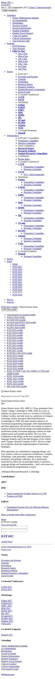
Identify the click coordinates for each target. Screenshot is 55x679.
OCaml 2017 (7, 616)
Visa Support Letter (21, 41)
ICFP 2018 (17, 289)
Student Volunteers (20, 30)
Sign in (10, 299)
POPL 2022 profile (15, 381)
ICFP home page (7, 674)
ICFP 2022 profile (15, 343)
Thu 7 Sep (22, 64)
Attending (11, 15)
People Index (24, 159)
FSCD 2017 (6, 589)
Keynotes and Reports (28, 76)
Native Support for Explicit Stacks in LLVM (26, 493)
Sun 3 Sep (22, 53)
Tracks (10, 71)
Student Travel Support (22, 33)
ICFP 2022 (17, 279)
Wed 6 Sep (23, 61)
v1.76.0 (27, 547)
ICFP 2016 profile (15, 330)
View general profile (8, 525)
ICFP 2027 (17, 266)
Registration (17, 23)
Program (10, 43)
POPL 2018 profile (15, 376)
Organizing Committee (28, 140)
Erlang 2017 (6, 600)
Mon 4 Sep (23, 56)
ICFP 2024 (17, 274)
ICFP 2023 (17, 277)
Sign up (10, 302)
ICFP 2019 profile (15, 335)
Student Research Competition (31, 89)
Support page (6, 549)
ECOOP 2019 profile (16, 320)
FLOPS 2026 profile (16, 327)
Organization (12, 135)
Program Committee (33, 169)
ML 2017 (5, 613)
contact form (6, 541)
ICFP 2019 (17, 287)
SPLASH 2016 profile (17, 386)
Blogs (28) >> (7, 2)
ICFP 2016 (17, 295)
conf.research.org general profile (21, 315)
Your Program (18, 48)
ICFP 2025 (17, 271)
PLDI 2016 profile (15, 358)
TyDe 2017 (6, 623)
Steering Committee (27, 143)
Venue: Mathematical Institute (25, 18)
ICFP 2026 (17, 269)
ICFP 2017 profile (9, 310)
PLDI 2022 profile (15, 368)
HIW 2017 (6, 608)
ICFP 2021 (17, 282)
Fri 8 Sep (22, 66)
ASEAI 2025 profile (16, 317)
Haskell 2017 (7, 635)
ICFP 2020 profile (15, 338)
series (14, 307)
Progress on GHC (15, 496)
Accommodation (19, 20)
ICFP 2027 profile (15, 350)
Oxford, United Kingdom (39, 7)
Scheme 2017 (7, 621)
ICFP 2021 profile (15, 340)
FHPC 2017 (6, 606)
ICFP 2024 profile (15, 348)
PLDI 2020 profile (15, 363)
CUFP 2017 (6, 587)
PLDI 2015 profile (15, 355)
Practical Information (21, 28)
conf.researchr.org (14, 547)
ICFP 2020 (17, 284)
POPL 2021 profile (15, 379)
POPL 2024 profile (15, 384)
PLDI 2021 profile (15, 366)
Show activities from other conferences (18, 514)
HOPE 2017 (6, 611)
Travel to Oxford (19, 25)
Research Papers (25, 84)
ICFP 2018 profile (15, 332)
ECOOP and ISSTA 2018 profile (21, 322)
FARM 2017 (7, 603)
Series (15, 264)
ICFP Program (18, 46)
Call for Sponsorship (21, 38)
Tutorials (22, 79)
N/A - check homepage (34, 174)
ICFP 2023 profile (15, 345)
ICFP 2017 (6, 307)
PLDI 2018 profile (15, 361)
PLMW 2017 (7, 618)
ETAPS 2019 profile (16, 325)
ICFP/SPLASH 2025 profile (19, 353)
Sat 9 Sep (22, 69)
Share (3, 519)
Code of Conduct (20, 36)
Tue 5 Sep (22, 59)
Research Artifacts (26, 87)
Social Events (24, 92)
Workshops (23, 82)
